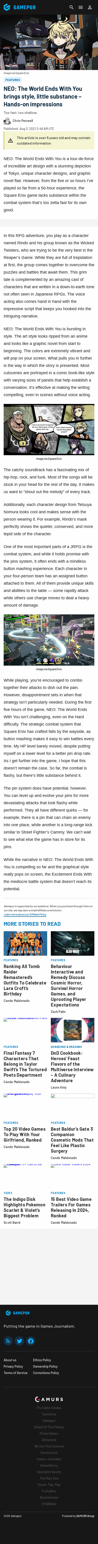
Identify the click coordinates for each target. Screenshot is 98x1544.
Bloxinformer (49, 1497)
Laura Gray (59, 1087)
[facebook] (30, 1341)
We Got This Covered (49, 1446)
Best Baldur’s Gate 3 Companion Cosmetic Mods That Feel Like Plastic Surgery (72, 1140)
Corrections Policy (46, 1373)
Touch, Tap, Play (49, 1485)
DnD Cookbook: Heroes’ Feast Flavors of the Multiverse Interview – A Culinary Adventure (72, 1066)
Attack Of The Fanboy (49, 1427)
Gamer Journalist (49, 1459)
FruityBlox (49, 1491)
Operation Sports (49, 1472)
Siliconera (49, 1440)
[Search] (71, 7)
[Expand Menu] (80, 7)
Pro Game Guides (49, 1408)
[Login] (89, 7)
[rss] (8, 1341)
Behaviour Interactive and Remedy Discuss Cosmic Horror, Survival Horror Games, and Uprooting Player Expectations (68, 985)
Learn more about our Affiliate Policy (25, 914)
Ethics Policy (42, 1360)
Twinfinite (49, 1414)
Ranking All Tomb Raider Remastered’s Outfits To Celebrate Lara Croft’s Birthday (25, 979)
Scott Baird (12, 1222)
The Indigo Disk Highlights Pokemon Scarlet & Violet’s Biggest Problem (24, 1207)
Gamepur (49, 1421)
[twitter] (19, 1341)
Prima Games (49, 1433)
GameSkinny (49, 1465)
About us (10, 1360)
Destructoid (49, 1453)
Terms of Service (16, 1373)
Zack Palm (58, 1012)
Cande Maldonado (17, 1001)
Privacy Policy (13, 1366)
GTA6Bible (49, 1504)
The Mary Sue (49, 1478)
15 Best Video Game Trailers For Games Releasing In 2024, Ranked (71, 1207)
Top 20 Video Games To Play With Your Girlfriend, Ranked (25, 1134)
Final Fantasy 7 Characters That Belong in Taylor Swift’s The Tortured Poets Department (25, 1064)
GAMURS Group (85, 1515)
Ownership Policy (45, 1366)
